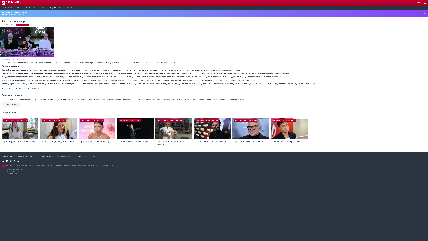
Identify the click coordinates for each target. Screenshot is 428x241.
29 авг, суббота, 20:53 (10, 4)
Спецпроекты (54, 8)
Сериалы (68, 8)
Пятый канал (8, 156)
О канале (52, 156)
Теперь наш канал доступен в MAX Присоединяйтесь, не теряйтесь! (17, 13)
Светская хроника (22, 25)
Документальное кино (34, 8)
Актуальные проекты (11, 8)
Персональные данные (14, 171)
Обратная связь (11, 173)
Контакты (79, 156)
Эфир (419, 3)
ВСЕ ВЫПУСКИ (11, 104)
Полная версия (93, 156)
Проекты (41, 156)
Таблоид (31, 156)
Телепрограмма (66, 156)
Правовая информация (14, 169)
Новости (20, 156)
